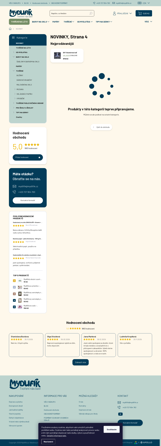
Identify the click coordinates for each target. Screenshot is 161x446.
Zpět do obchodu (103, 127)
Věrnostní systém (15, 426)
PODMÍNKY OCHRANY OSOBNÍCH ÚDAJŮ (56, 419)
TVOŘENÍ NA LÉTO (23, 48)
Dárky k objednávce (16, 418)
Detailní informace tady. (56, 435)
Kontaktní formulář (28, 200)
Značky (19, 117)
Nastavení (48, 441)
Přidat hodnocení (21, 157)
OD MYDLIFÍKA (21, 52)
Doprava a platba (15, 402)
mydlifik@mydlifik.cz (28, 186)
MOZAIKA (20, 89)
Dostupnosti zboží (16, 406)
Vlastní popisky (15, 414)
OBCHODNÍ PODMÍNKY (59, 3)
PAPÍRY (19, 66)
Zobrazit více (80, 362)
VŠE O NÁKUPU (15, 3)
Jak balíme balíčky (16, 410)
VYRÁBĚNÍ (20, 98)
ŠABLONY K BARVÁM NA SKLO (28, 62)
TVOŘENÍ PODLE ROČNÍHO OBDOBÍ (29, 103)
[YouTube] (120, 414)
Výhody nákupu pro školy (88, 414)
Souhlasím (111, 429)
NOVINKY (19, 43)
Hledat (91, 13)
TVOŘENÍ (19, 71)
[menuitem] (19, 22)
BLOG (26, 3)
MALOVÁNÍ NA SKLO (24, 85)
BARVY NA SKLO (22, 57)
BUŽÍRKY (20, 75)
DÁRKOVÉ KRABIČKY (24, 80)
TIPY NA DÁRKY (22, 112)
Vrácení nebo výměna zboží (19, 422)
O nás (81, 402)
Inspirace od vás (85, 410)
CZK (144, 3)
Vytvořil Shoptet (126, 442)
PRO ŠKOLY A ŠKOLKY (24, 108)
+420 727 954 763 (26, 192)
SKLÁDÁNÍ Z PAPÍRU (24, 94)
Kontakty (82, 406)
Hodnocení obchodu (39, 3)
